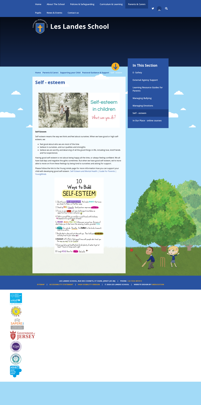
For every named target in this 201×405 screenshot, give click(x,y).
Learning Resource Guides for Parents (148, 89)
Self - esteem (139, 113)
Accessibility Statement (61, 284)
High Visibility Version (89, 284)
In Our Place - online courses (147, 120)
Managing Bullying (142, 98)
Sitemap (41, 284)
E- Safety (137, 72)
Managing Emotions (143, 105)
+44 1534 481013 (134, 281)
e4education (158, 284)
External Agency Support (145, 80)
